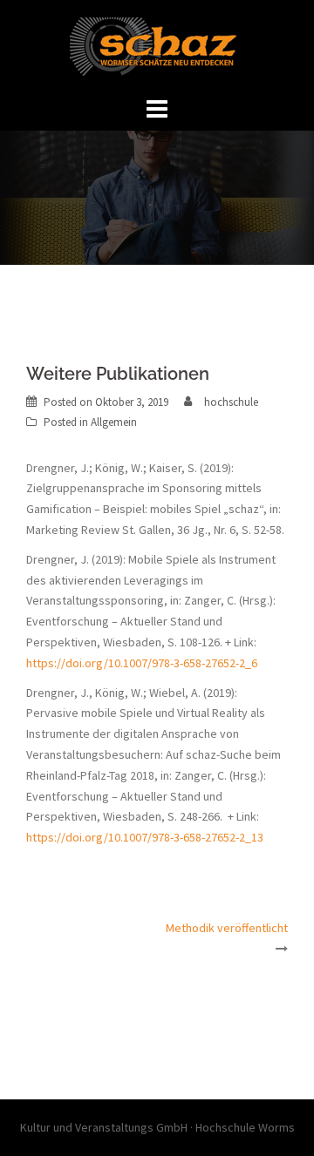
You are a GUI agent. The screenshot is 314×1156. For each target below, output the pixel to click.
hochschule (231, 402)
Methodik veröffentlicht (227, 928)
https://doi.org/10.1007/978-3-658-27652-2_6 (141, 663)
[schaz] (157, 45)
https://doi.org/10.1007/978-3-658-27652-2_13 (144, 837)
